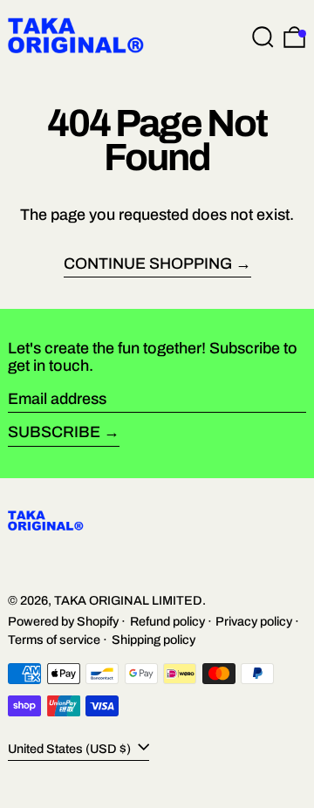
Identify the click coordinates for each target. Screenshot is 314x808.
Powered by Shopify (63, 621)
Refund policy (167, 621)
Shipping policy (153, 640)
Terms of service (54, 640)
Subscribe (54, 432)
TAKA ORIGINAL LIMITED (128, 600)
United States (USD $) (70, 748)
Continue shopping (148, 264)
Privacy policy (253, 621)
